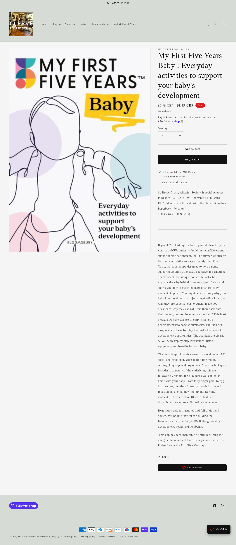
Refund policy (70, 536)
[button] (55, 24)
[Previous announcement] (10, 3)
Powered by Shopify (50, 536)
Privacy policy (88, 536)
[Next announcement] (225, 3)
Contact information (128, 536)
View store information (175, 182)
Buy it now (192, 159)
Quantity (162, 128)
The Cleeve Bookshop (28, 536)
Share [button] (165, 456)
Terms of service (107, 536)
